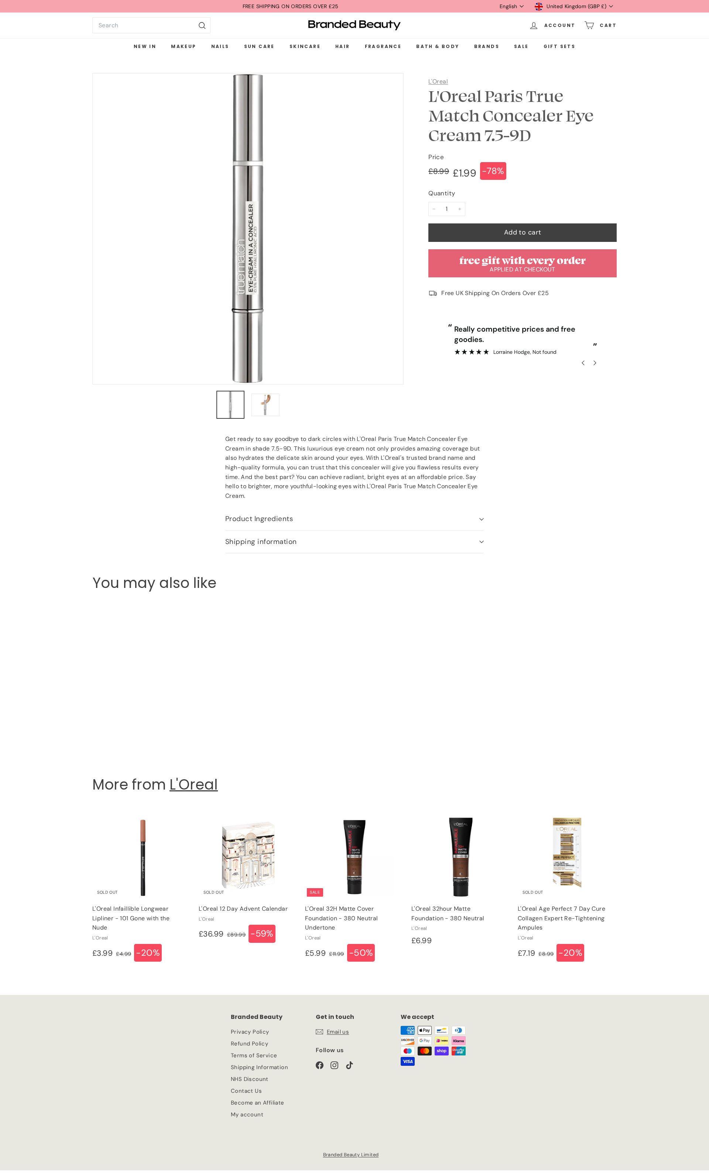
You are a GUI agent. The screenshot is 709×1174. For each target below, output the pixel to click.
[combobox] (151, 25)
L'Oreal (438, 81)
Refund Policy (249, 1043)
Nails (220, 46)
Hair (342, 46)
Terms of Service (254, 1055)
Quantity (441, 193)
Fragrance (383, 46)
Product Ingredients (259, 518)
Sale (521, 46)
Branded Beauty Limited (351, 1154)
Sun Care (259, 46)
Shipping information (261, 541)
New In (145, 46)
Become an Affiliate (257, 1102)
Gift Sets (560, 46)
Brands (486, 46)
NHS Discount (249, 1079)
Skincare (305, 46)
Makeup (183, 46)
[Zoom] (248, 228)
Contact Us (246, 1091)
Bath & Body (437, 46)
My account (247, 1114)
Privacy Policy (250, 1032)
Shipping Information (259, 1067)
